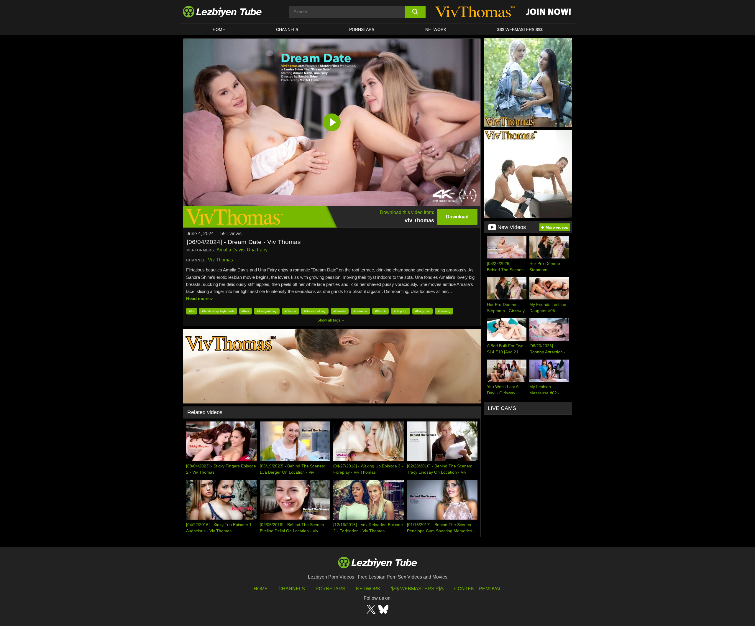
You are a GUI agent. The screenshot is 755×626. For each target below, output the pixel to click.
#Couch (380, 311)
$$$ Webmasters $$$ (417, 588)
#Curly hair (422, 311)
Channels (291, 588)
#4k (191, 311)
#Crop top (400, 311)
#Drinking (444, 311)
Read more (197, 298)
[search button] (415, 12)
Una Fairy (257, 249)
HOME (219, 29)
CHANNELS (287, 29)
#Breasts (340, 311)
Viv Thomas (220, 259)
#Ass (245, 311)
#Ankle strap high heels (218, 311)
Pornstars (361, 29)
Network (435, 29)
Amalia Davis (230, 249)
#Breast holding (315, 311)
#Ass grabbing (267, 311)
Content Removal (478, 588)
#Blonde (290, 311)
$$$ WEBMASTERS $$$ (520, 29)
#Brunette (360, 311)
